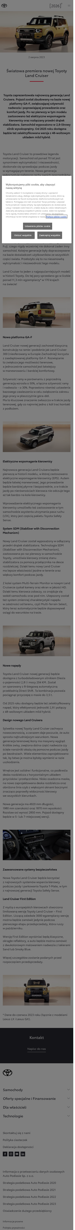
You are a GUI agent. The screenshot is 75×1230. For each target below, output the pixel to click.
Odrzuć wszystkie (23, 235)
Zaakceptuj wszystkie (49, 235)
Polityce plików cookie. (56, 216)
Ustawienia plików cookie (37, 226)
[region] (37, 209)
